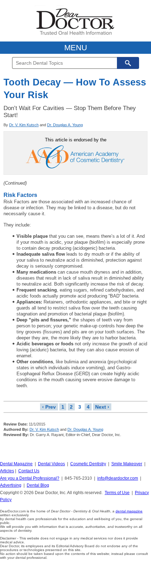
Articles (7, 470)
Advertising (10, 485)
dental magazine (129, 511)
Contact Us (28, 470)
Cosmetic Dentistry (88, 463)
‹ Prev (49, 407)
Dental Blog (38, 485)
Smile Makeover (126, 463)
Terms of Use (117, 492)
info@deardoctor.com (117, 478)
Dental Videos (51, 463)
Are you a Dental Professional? (29, 478)
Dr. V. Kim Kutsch (24, 125)
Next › (102, 407)
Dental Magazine (16, 463)
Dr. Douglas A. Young (65, 125)
